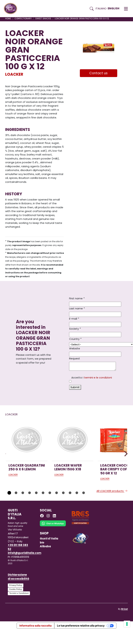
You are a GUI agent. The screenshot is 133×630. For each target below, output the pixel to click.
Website (74, 348)
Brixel (124, 608)
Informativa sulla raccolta (35, 625)
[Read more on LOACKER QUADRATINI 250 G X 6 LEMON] (26, 440)
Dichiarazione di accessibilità (18, 576)
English (113, 8)
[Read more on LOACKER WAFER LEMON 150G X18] (72, 440)
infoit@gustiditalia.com (24, 553)
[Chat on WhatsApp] (53, 526)
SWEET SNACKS (43, 18)
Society (75, 328)
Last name (77, 308)
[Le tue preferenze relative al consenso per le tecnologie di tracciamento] (127, 624)
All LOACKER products (110, 491)
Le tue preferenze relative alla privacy (81, 625)
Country (75, 339)
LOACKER (14, 74)
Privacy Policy (15, 585)
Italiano (101, 8)
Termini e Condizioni (19, 593)
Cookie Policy (15, 589)
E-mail (74, 318)
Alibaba (45, 546)
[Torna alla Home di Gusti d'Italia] (12, 8)
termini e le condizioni (98, 377)
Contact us (98, 73)
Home (8, 18)
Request (74, 358)
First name (77, 298)
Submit (75, 387)
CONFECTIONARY (23, 18)
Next (125, 453)
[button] (126, 8)
